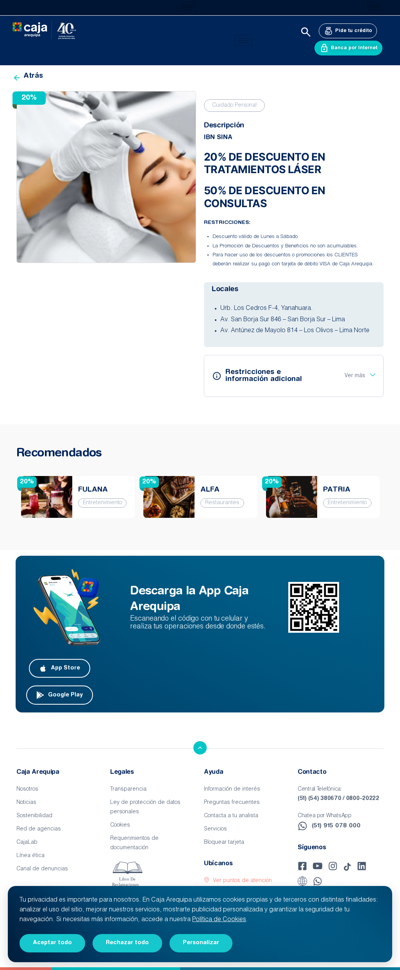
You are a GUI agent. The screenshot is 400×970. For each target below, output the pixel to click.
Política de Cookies (219, 920)
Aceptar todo (52, 943)
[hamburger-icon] (187, 7)
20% (27, 482)
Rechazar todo (127, 943)
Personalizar (201, 943)
